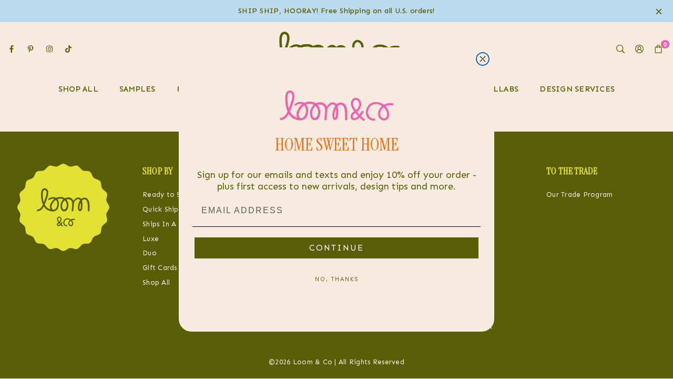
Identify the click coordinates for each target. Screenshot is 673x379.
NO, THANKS (337, 279)
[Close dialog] (482, 59)
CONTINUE (336, 248)
